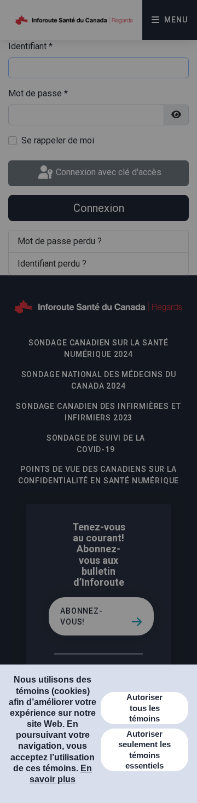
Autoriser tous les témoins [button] (144, 707)
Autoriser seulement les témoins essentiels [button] (144, 750)
